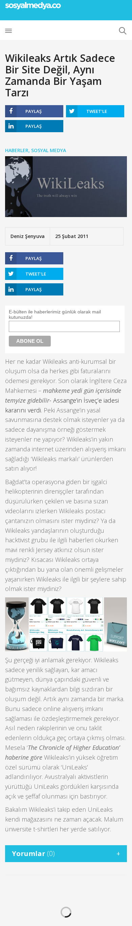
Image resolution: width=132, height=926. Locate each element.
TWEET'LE (96, 111)
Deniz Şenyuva (27, 236)
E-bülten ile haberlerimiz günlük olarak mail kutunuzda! (55, 314)
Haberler (16, 150)
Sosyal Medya (48, 150)
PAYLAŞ (33, 111)
